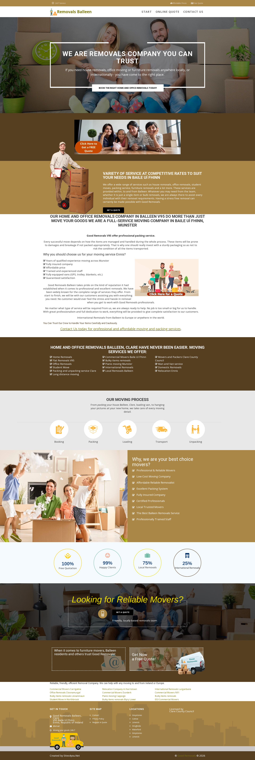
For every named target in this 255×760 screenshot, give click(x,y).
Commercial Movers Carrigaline (65, 689)
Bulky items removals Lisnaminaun (67, 696)
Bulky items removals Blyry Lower (119, 699)
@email (56, 726)
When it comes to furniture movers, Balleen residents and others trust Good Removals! (85, 652)
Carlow (135, 719)
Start (147, 12)
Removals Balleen (74, 11)
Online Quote (167, 12)
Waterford (136, 729)
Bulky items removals (165, 696)
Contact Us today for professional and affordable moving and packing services (120, 329)
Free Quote (198, 3)
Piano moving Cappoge (114, 696)
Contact (95, 715)
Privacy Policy (98, 719)
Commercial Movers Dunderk (116, 692)
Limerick (135, 722)
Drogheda (136, 726)
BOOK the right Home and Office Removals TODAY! (128, 87)
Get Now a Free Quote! (144, 656)
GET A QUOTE (113, 210)
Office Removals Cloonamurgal (65, 692)
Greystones (137, 715)
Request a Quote (99, 722)
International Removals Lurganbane (173, 689)
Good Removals (187, 755)
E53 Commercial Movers (167, 699)
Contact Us (193, 12)
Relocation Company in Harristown (119, 689)
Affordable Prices (179, 3)
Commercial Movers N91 (167, 692)
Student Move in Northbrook (64, 699)
